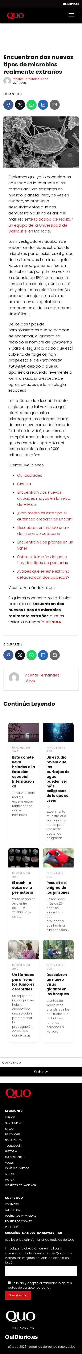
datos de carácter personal (29, 1288)
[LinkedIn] (43, 105)
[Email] (55, 105)
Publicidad (12, 1227)
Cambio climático (17, 1168)
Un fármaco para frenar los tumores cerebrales (23, 982)
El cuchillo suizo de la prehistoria (22, 887)
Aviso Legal (13, 1210)
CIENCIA (10, 1117)
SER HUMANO (13, 1123)
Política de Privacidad (20, 1215)
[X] (20, 105)
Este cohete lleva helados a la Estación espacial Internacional (23, 772)
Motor (9, 1179)
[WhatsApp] (31, 105)
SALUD (9, 1128)
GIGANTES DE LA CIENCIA (21, 1185)
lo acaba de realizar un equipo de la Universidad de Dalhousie (40, 225)
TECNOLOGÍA (13, 1145)
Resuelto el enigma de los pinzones (57, 887)
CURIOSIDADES (14, 1157)
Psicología (12, 1134)
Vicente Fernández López (30, 79)
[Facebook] (8, 105)
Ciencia (24, 484)
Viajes (9, 1162)
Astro (9, 1174)
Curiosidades (29, 475)
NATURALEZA (13, 1140)
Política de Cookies (18, 1221)
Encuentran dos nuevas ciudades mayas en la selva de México (43, 498)
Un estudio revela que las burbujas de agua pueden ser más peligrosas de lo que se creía (57, 779)
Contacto (12, 1204)
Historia (11, 1151)
